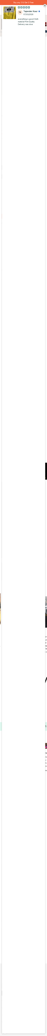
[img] (23, 7)
